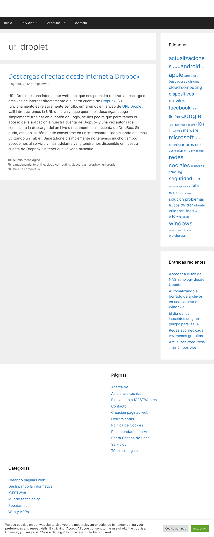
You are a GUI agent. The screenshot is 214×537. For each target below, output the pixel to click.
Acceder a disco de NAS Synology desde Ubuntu (186, 279)
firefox (174, 116)
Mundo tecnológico (26, 160)
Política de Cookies (127, 425)
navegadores (181, 144)
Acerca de (119, 387)
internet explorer (186, 124)
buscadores (178, 81)
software (185, 193)
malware (190, 130)
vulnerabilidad (181, 211)
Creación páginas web (130, 412)
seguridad (180, 178)
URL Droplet (132, 106)
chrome (194, 81)
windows (180, 223)
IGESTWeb (17, 493)
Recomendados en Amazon (134, 432)
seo (196, 178)
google (191, 115)
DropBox (108, 101)
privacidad (197, 150)
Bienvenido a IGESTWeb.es (134, 400)
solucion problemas (186, 199)
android (190, 66)
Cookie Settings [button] (175, 528)
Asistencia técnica (126, 393)
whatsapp (182, 216)
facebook (180, 108)
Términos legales (125, 451)
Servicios (27, 23)
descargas (79, 164)
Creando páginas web (26, 480)
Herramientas (122, 419)
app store (191, 76)
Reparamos (17, 505)
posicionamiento (179, 150)
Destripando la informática (30, 486)
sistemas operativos (179, 186)
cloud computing (58, 164)
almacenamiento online (29, 164)
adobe (176, 67)
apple (176, 74)
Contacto (80, 23)
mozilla (199, 138)
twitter (187, 205)
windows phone (180, 230)
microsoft (181, 137)
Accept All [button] (199, 528)
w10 (172, 216)
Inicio (8, 23)
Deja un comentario (26, 169)
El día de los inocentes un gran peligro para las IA (184, 318)
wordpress (177, 235)
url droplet (109, 164)
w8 (197, 211)
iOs (201, 124)
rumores (197, 166)
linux (172, 130)
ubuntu (199, 205)
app (203, 67)
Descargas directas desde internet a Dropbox (74, 76)
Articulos (54, 23)
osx (198, 144)
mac (179, 130)
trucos (174, 205)
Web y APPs (18, 512)
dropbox (94, 164)
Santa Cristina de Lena (130, 438)
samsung (175, 172)
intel (171, 124)
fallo (194, 108)
